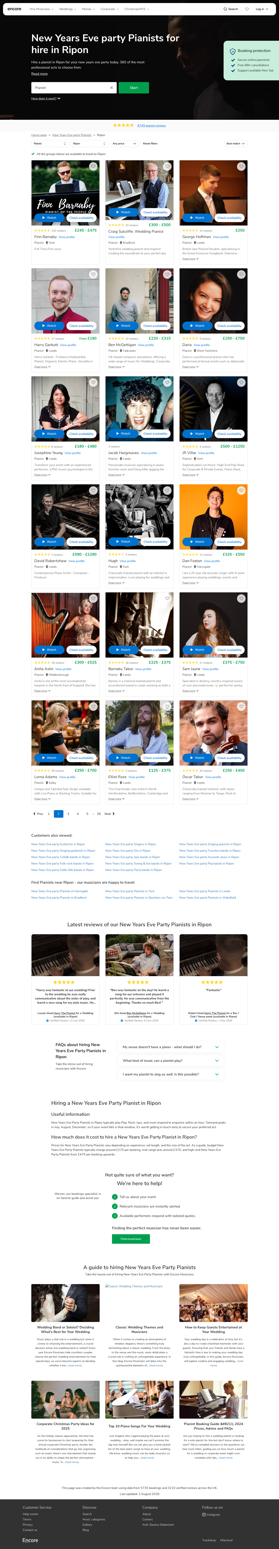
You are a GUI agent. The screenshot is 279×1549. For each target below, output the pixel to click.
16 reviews (57, 663)
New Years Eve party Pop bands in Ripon (206, 863)
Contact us (30, 1530)
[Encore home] (14, 9)
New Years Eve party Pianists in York (129, 891)
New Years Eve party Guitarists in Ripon (58, 844)
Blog (86, 1530)
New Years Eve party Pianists (71, 135)
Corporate (108, 9)
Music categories (94, 1519)
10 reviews (131, 339)
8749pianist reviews (151, 126)
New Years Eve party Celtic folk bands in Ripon (62, 870)
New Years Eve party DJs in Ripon (128, 851)
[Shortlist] (247, 9)
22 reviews (131, 225)
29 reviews (57, 771)
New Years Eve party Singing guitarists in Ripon (63, 851)
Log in (260, 9)
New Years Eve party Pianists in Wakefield (207, 898)
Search (233, 9)
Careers (147, 1519)
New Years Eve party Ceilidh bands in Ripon (60, 857)
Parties (86, 9)
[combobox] (50, 143)
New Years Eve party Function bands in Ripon (209, 851)
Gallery (87, 1525)
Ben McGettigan (136, 1013)
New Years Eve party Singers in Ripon (130, 844)
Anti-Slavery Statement (158, 1525)
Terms (27, 1519)
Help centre (30, 1514)
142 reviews (58, 231)
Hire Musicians (40, 9)
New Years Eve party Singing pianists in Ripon (210, 844)
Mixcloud (226, 1540)
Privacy (28, 1525)
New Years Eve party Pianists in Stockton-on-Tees (139, 898)
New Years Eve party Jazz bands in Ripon (132, 857)
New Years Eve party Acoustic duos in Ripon (209, 857)
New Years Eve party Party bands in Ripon (133, 870)
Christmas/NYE (135, 9)
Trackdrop (209, 1540)
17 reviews (57, 339)
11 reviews (205, 555)
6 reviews (57, 447)
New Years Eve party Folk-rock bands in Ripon (62, 863)
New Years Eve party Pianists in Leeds (204, 891)
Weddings (66, 9)
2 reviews (114, 446)
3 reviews (205, 339)
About (146, 1514)
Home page (39, 135)
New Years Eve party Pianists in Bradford (58, 898)
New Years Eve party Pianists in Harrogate (59, 891)
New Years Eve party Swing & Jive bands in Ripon (138, 863)
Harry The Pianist (65, 1013)
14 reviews (205, 231)
